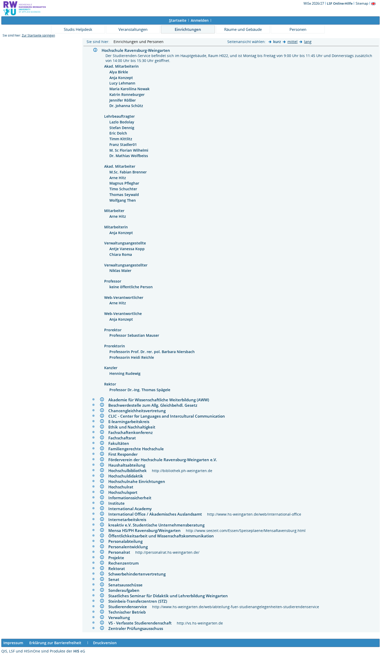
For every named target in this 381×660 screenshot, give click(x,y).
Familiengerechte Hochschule (138, 448)
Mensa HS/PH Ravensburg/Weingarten (147, 530)
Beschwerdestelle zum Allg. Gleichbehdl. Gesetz (154, 405)
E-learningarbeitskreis (130, 421)
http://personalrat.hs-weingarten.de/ (167, 552)
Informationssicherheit (132, 497)
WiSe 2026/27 (314, 3)
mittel (292, 41)
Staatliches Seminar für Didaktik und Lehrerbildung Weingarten (170, 595)
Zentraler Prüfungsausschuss (137, 628)
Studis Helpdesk (78, 29)
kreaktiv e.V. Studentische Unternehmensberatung (158, 525)
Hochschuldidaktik (127, 476)
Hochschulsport (125, 492)
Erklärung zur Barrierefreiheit (55, 642)
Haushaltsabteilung (128, 465)
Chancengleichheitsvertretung (139, 410)
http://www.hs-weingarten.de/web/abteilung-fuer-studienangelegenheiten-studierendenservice (235, 606)
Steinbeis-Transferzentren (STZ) (139, 601)
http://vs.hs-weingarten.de (200, 623)
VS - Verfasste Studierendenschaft (142, 623)
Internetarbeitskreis (129, 519)
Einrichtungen (188, 29)
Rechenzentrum (125, 563)
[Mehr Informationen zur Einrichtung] (95, 50)
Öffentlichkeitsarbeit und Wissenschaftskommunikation (163, 535)
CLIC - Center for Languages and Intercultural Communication (168, 416)
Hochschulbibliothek (130, 470)
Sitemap (362, 3)
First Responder (125, 454)
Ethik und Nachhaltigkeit (133, 427)
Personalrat (121, 552)
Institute (118, 503)
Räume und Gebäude (243, 29)
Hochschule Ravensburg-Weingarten (138, 50)
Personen (298, 29)
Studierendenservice (130, 606)
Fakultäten (120, 443)
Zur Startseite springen (38, 35)
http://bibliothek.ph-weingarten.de (182, 470)
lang (308, 41)
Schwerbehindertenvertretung (139, 574)
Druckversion (105, 642)
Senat (115, 579)
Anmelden (200, 20)
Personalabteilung (127, 541)
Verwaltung (121, 617)
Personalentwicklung (130, 546)
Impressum (13, 642)
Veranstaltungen (132, 29)
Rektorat (118, 568)
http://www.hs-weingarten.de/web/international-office (254, 514)
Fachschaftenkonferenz (132, 432)
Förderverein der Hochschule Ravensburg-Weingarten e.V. (164, 459)
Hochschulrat (122, 486)
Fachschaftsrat (124, 437)
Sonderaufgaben (126, 590)
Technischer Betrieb (129, 612)
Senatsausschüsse (127, 584)
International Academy (132, 508)
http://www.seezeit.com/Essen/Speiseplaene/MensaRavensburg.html (246, 530)
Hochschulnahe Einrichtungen (138, 481)
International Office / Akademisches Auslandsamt (157, 514)
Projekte (118, 557)
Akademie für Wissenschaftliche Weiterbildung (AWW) (160, 399)
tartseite (177, 20)
